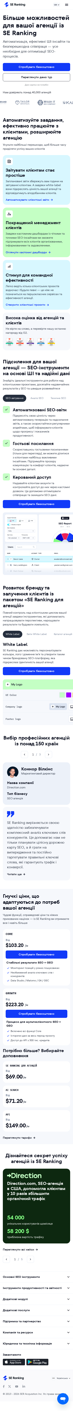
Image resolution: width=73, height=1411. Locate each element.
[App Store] (14, 1362)
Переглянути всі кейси (18, 1250)
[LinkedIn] (24, 1386)
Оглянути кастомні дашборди (26, 252)
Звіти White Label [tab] (37, 634)
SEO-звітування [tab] (14, 398)
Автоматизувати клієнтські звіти (27, 200)
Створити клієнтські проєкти (25, 305)
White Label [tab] (12, 634)
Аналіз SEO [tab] (37, 398)
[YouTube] (17, 1386)
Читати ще (14, 874)
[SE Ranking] (14, 4)
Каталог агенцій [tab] (63, 634)
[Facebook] (4, 1386)
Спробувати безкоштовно (36, 67)
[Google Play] (37, 1362)
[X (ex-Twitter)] (9, 1386)
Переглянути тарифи (17, 1138)
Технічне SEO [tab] (58, 398)
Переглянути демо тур (36, 77)
